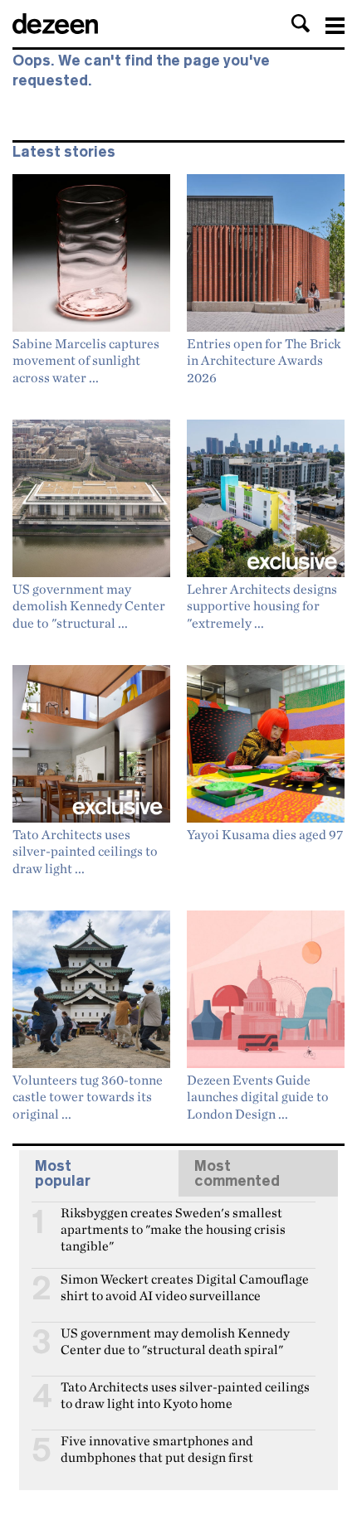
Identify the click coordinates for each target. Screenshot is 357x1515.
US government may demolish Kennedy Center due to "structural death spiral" (175, 1340)
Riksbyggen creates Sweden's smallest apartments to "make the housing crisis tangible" (173, 1220)
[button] (300, 23)
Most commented (237, 1173)
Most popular (62, 1173)
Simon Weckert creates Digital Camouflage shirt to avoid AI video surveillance (185, 1286)
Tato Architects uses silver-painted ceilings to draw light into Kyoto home (185, 1394)
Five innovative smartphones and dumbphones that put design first (157, 1448)
